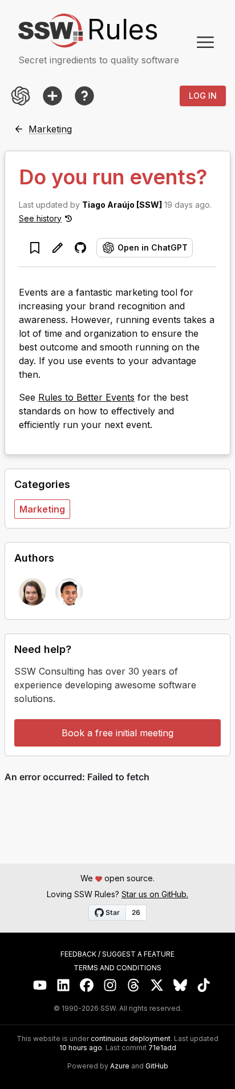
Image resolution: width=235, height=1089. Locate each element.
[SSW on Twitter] (157, 985)
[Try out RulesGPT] (20, 95)
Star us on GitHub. (154, 894)
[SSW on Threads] (134, 985)
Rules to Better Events (86, 397)
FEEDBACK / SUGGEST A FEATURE (117, 954)
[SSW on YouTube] (40, 985)
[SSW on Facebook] (87, 985)
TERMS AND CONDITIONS (117, 968)
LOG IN (203, 95)
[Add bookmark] (35, 248)
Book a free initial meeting (117, 733)
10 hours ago (80, 1047)
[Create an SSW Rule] (52, 95)
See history (40, 218)
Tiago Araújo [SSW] (122, 204)
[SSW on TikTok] (204, 985)
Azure (119, 1066)
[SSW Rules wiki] (84, 95)
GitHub (156, 1066)
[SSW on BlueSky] (180, 985)
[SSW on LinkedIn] (63, 985)
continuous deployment (131, 1038)
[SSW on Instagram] (110, 985)
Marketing (42, 509)
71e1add (162, 1047)
